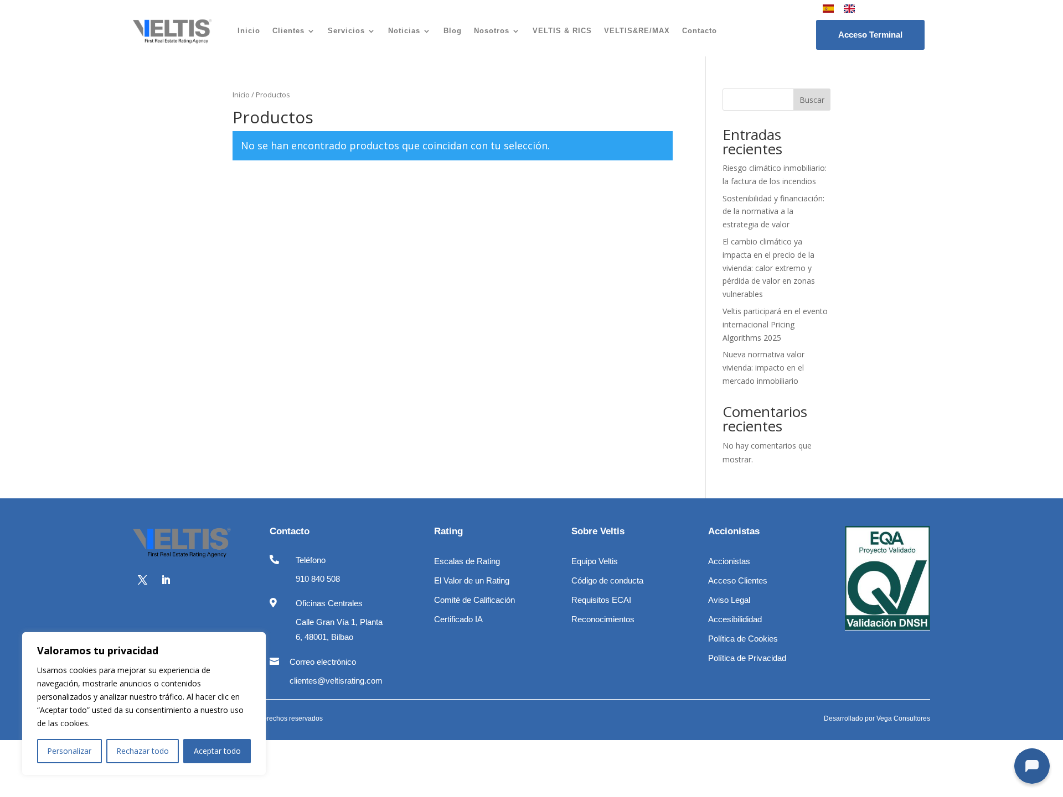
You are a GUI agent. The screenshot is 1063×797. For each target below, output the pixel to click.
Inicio (249, 31)
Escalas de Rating (467, 561)
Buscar (811, 100)
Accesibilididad (735, 619)
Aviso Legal (729, 600)
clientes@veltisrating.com (336, 680)
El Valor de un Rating (471, 580)
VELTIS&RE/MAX (637, 31)
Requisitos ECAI (601, 600)
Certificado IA (458, 619)
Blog (452, 31)
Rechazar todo (142, 751)
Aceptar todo (217, 751)
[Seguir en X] (142, 580)
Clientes (288, 31)
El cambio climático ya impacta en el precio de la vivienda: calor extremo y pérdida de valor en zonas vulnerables (769, 267)
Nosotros (491, 31)
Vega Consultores (903, 718)
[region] (144, 703)
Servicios (346, 31)
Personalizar (69, 751)
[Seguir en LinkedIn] (165, 580)
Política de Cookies (743, 638)
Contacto (699, 31)
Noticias (404, 31)
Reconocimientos (602, 619)
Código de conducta (607, 580)
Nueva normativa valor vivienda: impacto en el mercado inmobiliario (763, 367)
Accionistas (729, 561)
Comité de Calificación (474, 600)
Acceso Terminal (870, 34)
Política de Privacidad (747, 658)
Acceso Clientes (737, 580)
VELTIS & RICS (562, 31)
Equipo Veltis (594, 561)
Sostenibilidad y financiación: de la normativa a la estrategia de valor (773, 211)
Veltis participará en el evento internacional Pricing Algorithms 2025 (775, 324)
